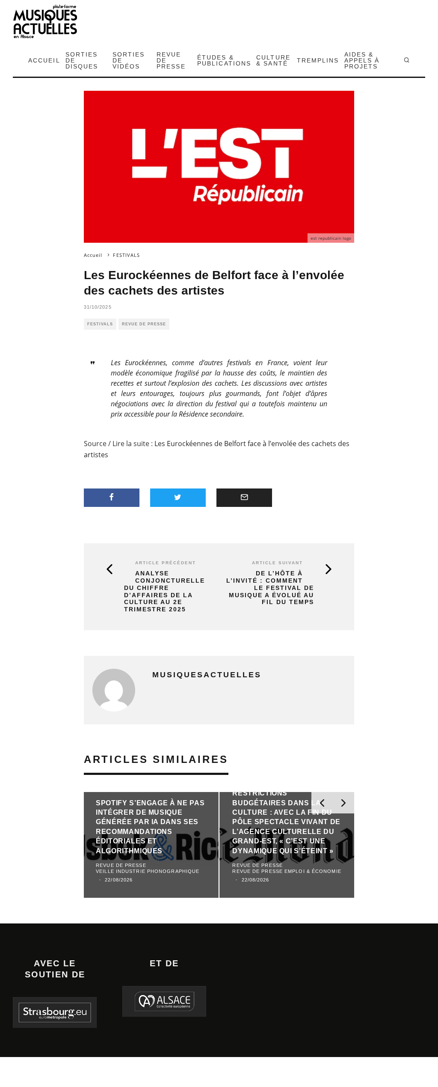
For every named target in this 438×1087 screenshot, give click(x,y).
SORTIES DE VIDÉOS (128, 60)
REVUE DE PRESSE (171, 60)
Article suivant (277, 562)
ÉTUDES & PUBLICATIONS (224, 60)
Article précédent (165, 562)
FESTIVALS (100, 324)
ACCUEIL (44, 60)
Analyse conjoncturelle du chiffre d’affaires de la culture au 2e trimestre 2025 (164, 591)
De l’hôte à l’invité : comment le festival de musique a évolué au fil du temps (270, 587)
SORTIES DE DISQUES (81, 60)
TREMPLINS (318, 60)
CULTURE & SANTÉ (273, 60)
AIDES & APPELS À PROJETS (362, 60)
